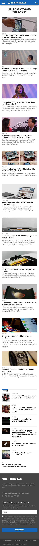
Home (34, 541)
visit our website (11, 522)
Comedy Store (24, 493)
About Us (17, 541)
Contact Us (26, 541)
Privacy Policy (7, 541)
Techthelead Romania (9, 493)
